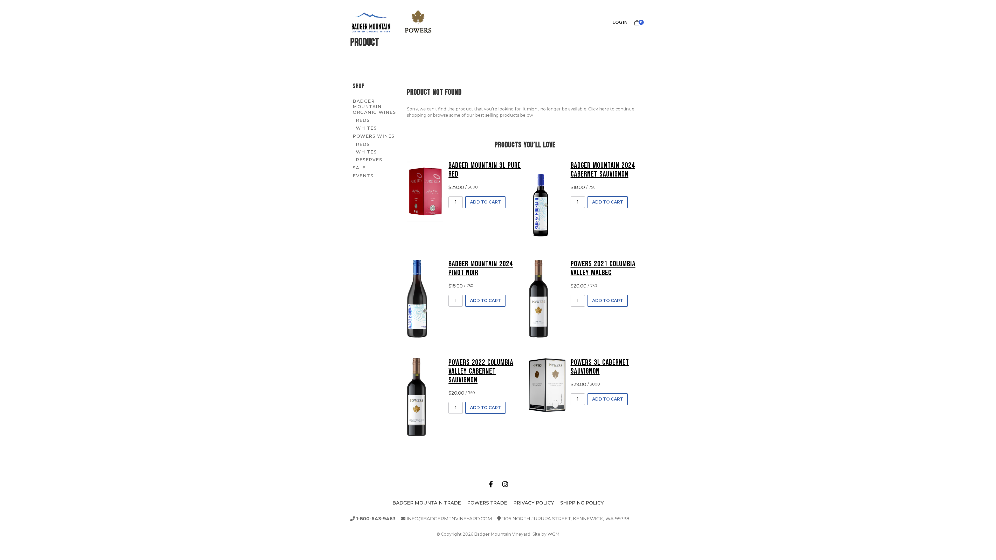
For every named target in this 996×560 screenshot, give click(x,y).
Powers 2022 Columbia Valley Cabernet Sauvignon (480, 371)
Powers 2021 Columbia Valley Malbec (603, 268)
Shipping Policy (582, 503)
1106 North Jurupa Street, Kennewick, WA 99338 (565, 519)
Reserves (369, 159)
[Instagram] (505, 484)
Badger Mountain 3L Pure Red (484, 170)
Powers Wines (374, 136)
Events (363, 175)
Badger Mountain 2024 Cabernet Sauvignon (603, 170)
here (604, 109)
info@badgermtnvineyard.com (448, 519)
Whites (366, 128)
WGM (553, 534)
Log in (620, 22)
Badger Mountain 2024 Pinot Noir (480, 268)
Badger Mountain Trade (426, 503)
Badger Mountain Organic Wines (374, 107)
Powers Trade (487, 503)
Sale (359, 167)
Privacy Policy (533, 503)
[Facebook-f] (491, 484)
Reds (363, 120)
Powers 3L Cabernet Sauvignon (600, 367)
